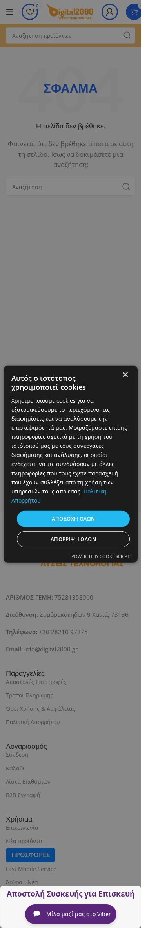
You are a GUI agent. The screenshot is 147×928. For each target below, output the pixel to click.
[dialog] (70, 464)
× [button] (125, 375)
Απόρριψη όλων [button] (73, 538)
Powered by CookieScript (100, 556)
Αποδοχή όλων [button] (73, 518)
